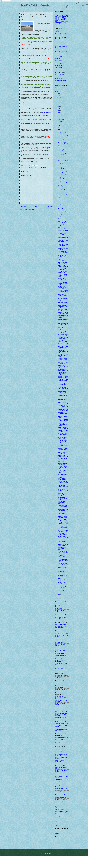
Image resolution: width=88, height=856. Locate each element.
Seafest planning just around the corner (62, 133)
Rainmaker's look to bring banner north (63, 431)
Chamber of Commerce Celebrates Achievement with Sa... (63, 560)
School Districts (58, 677)
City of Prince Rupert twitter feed (61, 633)
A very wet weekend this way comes (62, 514)
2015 (58, 110)
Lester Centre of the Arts (60, 739)
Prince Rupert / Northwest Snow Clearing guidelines (61, 47)
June (59, 125)
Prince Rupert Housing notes (61, 613)
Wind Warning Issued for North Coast (62, 417)
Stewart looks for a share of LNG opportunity (63, 464)
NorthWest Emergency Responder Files (59, 606)
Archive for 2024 (58, 55)
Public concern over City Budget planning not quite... (62, 396)
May (59, 127)
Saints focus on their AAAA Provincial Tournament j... (63, 428)
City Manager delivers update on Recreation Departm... (62, 392)
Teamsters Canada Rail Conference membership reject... (63, 283)
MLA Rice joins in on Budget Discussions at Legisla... (63, 531)
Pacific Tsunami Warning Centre (61, 656)
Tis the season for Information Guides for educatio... (62, 139)
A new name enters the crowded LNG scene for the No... (63, 299)
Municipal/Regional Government (61, 675)
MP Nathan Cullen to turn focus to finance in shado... (62, 279)
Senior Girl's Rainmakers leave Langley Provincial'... (62, 471)
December (60, 114)
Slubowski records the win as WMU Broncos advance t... (63, 316)
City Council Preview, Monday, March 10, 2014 (63, 456)
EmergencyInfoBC (59, 647)
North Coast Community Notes (61, 717)
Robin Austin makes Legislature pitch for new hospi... (63, 579)
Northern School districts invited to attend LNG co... (62, 541)
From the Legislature (59, 687)
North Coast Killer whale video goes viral (62, 272)
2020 (58, 101)
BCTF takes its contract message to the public (62, 260)
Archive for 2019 (58, 63)
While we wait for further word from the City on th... (63, 143)
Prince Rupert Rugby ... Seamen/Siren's (60, 802)
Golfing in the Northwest (60, 809)
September (60, 119)
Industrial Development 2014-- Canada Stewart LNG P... (63, 467)
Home (36, 206)
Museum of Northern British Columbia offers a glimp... (63, 238)
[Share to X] (35, 165)
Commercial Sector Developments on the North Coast (60, 697)
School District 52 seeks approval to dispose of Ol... (62, 527)
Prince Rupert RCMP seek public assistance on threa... (63, 245)
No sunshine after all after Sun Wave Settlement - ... (63, 175)
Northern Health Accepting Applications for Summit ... (63, 523)
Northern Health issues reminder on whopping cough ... (62, 306)
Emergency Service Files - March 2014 (63, 576)
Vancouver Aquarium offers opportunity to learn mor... (63, 231)
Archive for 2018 (58, 65)
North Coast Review (35, 5)
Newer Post (22, 206)
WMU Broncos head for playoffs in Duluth (62, 438)
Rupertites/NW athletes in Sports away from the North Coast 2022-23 (61, 812)
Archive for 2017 (58, 67)
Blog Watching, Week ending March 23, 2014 (62, 269)
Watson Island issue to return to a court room (37, 167)
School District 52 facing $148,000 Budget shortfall (63, 310)
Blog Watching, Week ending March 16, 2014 (62, 332)
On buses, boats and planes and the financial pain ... (63, 225)
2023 (58, 95)
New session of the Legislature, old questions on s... (63, 537)
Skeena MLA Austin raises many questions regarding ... (63, 510)
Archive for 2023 (58, 56)
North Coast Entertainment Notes (61, 737)
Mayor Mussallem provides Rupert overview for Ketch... (63, 320)
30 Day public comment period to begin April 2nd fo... (63, 194)
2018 (58, 104)
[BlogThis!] (34, 165)
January (59, 592)
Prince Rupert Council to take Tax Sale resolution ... (63, 552)
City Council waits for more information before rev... (63, 219)
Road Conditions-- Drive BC (60, 624)
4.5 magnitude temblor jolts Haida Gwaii (63, 209)
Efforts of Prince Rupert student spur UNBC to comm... (62, 498)
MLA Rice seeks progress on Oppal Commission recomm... (63, 434)
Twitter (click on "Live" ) (59, 87)
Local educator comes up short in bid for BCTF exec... (62, 234)
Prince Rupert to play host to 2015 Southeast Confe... (63, 178)
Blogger (50, 853)
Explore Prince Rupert (59, 608)
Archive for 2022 (58, 58)
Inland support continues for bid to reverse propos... (63, 136)
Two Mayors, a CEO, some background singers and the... (63, 291)
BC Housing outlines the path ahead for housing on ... (63, 157)
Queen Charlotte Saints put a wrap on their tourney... (63, 338)
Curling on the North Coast (60, 797)
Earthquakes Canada (59, 653)
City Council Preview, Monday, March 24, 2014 (63, 266)
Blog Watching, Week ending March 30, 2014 (62, 154)
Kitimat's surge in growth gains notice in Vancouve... (62, 494)
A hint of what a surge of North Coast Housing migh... (62, 146)
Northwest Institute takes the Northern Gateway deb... (62, 359)
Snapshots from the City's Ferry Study (63, 172)
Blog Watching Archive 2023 (60, 80)
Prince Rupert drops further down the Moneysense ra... (63, 380)
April (59, 129)
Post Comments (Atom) (29, 209)
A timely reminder (61, 461)
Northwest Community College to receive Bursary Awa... (62, 556)
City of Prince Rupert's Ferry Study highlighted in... (62, 413)
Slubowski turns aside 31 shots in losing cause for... (62, 548)
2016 (58, 108)
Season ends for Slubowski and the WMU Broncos (63, 249)
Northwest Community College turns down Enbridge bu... (62, 215)
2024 (58, 93)
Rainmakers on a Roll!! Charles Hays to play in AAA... (63, 351)
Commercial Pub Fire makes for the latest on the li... (62, 583)
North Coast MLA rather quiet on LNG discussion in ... (63, 564)
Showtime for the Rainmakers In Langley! (63, 341)
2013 (58, 594)
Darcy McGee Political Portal (61, 689)
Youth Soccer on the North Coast (61, 779)
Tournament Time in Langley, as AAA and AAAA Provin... (62, 424)
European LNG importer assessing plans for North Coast (63, 275)
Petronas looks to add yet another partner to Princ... (63, 313)
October (59, 117)
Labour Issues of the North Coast (61, 711)
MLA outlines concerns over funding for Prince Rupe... (63, 370)
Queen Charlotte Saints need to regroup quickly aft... (63, 406)
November (60, 115)
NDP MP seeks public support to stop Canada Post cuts (63, 252)
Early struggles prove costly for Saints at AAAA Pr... (63, 377)
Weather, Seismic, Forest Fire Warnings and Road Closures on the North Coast (61, 729)
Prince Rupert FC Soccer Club (61, 799)
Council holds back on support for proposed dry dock (63, 182)
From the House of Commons (61, 685)
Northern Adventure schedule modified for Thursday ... (62, 384)
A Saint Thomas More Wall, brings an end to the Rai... (63, 335)
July (59, 123)
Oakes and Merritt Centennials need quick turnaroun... (63, 502)
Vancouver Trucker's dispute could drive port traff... (63, 568)
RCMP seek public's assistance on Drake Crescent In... (62, 445)
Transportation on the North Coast (62, 723)
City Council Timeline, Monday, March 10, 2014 (63, 403)
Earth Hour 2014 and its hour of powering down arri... (62, 164)
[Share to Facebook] (36, 165)
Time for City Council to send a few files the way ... (63, 168)
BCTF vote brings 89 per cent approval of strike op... (62, 506)
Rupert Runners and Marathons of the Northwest (61, 807)
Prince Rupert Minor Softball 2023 (61, 774)
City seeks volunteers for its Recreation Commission (63, 517)
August (59, 121)
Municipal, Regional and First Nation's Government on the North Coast (61, 714)
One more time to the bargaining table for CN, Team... (63, 256)
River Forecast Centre (59, 658)
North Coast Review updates (61, 33)
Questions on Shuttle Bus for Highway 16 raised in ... (63, 482)
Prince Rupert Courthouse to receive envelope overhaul (63, 441)
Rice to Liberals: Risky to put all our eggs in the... (62, 520)
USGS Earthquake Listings (60, 655)
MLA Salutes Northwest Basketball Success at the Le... (62, 186)
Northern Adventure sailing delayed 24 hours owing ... (63, 420)
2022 (58, 97)
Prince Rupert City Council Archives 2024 (60, 618)
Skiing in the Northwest (59, 791)
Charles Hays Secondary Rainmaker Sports (60, 752)
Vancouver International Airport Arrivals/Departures (61, 667)
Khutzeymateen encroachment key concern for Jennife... (62, 478)
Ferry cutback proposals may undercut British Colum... (62, 572)
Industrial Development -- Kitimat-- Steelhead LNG (63, 303)
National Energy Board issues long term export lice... (63, 190)
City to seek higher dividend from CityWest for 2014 (63, 222)
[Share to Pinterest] (37, 165)
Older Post (50, 206)
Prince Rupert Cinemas (60, 741)
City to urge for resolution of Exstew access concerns (63, 400)
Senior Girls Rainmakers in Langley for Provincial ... (63, 534)
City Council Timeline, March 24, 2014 (62, 228)
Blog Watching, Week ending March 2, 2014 (62, 587)
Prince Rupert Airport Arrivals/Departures (59, 661)
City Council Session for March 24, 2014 (62, 263)
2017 (58, 106)
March (59, 131)
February (60, 590)
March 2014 (26, 167)
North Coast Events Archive (60, 74)
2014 (58, 112)
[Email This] (33, 165)
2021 (58, 99)
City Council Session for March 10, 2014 (62, 453)
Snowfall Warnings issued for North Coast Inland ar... (63, 324)
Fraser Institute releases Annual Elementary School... (62, 449)
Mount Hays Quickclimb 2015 (61, 765)
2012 (58, 596)
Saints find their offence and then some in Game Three (63, 347)
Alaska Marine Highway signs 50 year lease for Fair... (62, 198)
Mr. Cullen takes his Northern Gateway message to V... (62, 287)
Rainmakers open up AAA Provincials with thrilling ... (63, 410)
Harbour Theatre (58, 742)
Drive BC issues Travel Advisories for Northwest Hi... (63, 486)
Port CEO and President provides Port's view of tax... (62, 150)
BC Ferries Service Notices (60, 640)
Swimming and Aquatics (60, 781)
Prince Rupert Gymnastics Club (61, 773)
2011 (58, 598)
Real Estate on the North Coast (61, 721)
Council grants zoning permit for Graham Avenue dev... (62, 205)
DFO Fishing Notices (59, 642)
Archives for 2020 (58, 62)
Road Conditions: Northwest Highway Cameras (60, 627)
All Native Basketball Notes (60, 793)
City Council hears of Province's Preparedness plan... (63, 366)
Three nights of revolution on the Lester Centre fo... (63, 212)
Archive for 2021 (58, 60)
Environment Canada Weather (61, 648)
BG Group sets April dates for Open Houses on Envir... (63, 355)
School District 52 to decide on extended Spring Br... (63, 363)
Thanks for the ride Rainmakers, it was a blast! (62, 328)
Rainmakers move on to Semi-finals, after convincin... (62, 373)
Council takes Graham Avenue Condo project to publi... (63, 388)
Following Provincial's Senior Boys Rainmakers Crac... (63, 295)
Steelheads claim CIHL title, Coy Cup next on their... (63, 545)
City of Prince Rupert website (61, 628)
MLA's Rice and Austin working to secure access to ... (63, 490)
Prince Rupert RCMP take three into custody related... (63, 241)
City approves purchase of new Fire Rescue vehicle (63, 202)
